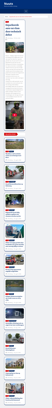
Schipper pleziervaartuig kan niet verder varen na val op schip (14, 298)
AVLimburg (10, 38)
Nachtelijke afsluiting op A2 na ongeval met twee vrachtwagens (15, 324)
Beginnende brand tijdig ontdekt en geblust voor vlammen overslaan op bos (13, 214)
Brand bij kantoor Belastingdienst (11, 349)
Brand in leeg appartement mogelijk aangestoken (13, 270)
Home (6, 16)
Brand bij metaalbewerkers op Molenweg (14, 185)
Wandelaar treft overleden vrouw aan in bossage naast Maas (13, 155)
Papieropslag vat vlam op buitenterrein (13, 374)
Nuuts (8, 4)
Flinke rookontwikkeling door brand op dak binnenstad (14, 399)
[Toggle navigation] (26, 11)
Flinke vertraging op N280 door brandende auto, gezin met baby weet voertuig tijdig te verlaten (15, 244)
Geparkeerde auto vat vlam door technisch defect (20, 16)
